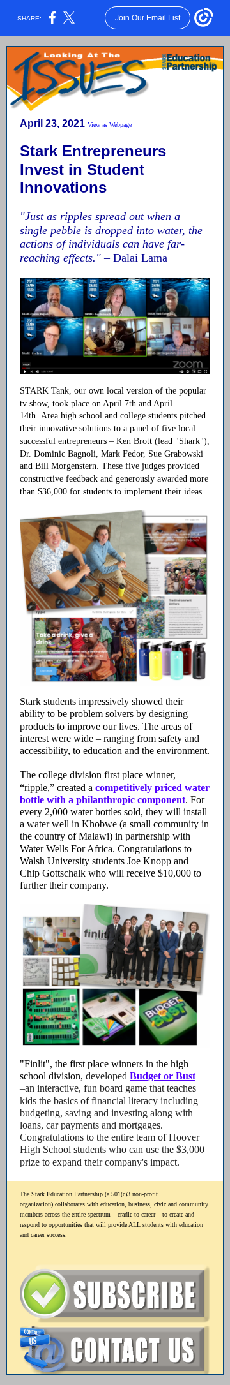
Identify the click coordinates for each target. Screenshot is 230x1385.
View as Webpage (110, 124)
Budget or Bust (162, 1075)
